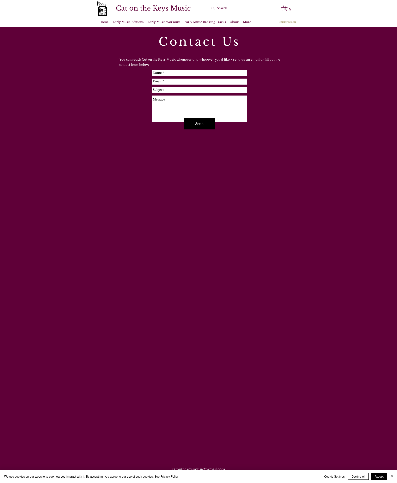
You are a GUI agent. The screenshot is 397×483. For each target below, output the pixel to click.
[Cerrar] (392, 476)
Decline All (358, 476)
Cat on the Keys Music (153, 8)
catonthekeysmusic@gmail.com (198, 469)
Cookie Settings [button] (334, 476)
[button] (288, 8)
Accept (379, 476)
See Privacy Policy (166, 476)
